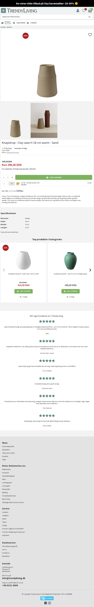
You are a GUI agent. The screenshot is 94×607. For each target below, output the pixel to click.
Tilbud (4, 522)
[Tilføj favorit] (90, 35)
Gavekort (5, 456)
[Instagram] (49, 603)
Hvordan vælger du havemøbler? (13, 529)
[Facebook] (45, 603)
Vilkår (4, 460)
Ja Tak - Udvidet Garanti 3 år (30, 183)
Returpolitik (6, 489)
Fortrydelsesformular (9, 496)
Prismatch (5, 473)
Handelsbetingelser (8, 476)
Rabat (4, 519)
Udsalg (4, 525)
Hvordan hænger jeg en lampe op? (13, 532)
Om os (4, 550)
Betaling (5, 492)
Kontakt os (5, 553)
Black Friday (6, 499)
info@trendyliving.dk (13, 578)
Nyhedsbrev (6, 450)
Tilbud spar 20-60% (8, 453)
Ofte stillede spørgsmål (9, 546)
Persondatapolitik (8, 446)
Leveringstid (6, 486)
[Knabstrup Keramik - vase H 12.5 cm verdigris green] (70, 258)
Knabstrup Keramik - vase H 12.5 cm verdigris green (70, 274)
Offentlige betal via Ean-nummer (13, 502)
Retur (4, 479)
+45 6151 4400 (10, 585)
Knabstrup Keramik (12, 152)
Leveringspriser (7, 483)
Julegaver (5, 515)
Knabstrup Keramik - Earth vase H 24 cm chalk (23, 274)
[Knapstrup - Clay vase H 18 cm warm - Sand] (15, 120)
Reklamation (6, 469)
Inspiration (5, 535)
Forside (3, 27)
